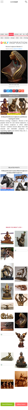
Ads (21, 38)
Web (17, 38)
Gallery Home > (21, 404)
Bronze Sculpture (14, 48)
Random (7, 38)
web (14, 2)
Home (2, 34)
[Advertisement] (14, 18)
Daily (6, 34)
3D (23, 34)
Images (11, 34)
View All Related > (7, 404)
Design (16, 34)
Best (2, 38)
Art (21, 34)
